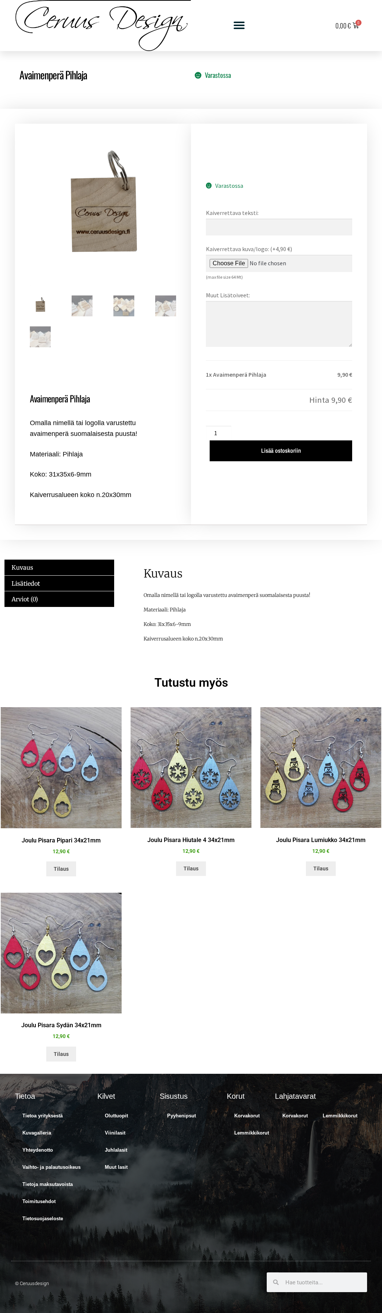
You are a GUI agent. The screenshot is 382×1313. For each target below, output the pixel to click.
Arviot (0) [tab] (25, 599)
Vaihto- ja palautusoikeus (51, 1167)
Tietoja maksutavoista (47, 1184)
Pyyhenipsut (181, 1116)
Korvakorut (247, 1116)
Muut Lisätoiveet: (228, 295)
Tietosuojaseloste (42, 1218)
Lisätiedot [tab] (26, 583)
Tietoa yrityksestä (42, 1116)
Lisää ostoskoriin (281, 450)
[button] (239, 25)
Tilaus (61, 869)
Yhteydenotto (37, 1150)
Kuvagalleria (36, 1133)
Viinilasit (115, 1133)
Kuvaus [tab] (22, 567)
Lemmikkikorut (251, 1133)
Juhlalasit (116, 1150)
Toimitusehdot (39, 1201)
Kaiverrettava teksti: (232, 212)
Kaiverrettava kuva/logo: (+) (249, 249)
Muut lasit (116, 1167)
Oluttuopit (116, 1116)
